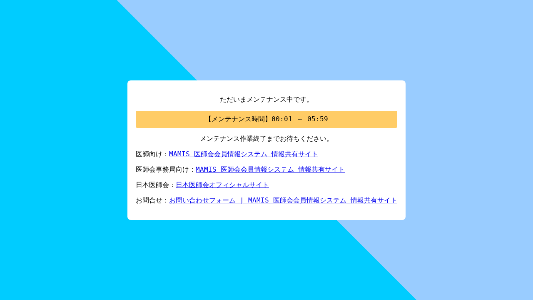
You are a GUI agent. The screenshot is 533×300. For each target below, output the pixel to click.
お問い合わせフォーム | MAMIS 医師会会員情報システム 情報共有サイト (283, 200)
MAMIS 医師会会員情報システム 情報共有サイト (243, 154)
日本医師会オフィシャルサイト (222, 185)
